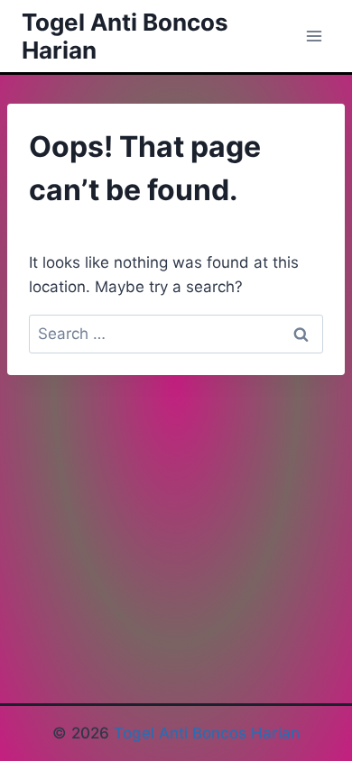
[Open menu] (313, 36)
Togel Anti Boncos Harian (207, 733)
